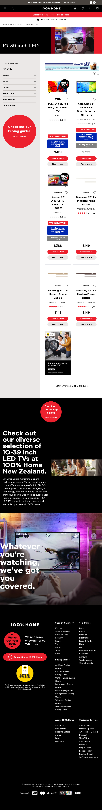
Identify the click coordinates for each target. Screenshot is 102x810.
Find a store (60, 729)
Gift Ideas (60, 741)
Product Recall (86, 754)
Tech (57, 650)
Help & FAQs (85, 748)
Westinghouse (85, 660)
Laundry (59, 638)
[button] (91, 2)
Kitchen (58, 628)
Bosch (82, 631)
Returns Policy (85, 751)
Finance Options (86, 729)
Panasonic (83, 654)
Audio (58, 647)
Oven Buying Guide (64, 691)
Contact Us (84, 725)
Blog (57, 738)
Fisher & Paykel (86, 641)
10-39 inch (19, 24)
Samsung (83, 657)
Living (58, 641)
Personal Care (61, 635)
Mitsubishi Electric (87, 650)
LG (80, 647)
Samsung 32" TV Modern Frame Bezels (86, 201)
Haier (81, 644)
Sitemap (66, 786)
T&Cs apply (9, 685)
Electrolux (83, 638)
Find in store (57, 164)
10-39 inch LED (31, 24)
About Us (59, 725)
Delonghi (83, 635)
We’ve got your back (88, 757)
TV (11, 24)
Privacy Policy (38, 786)
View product (58, 158)
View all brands (86, 663)
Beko (81, 628)
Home (5, 24)
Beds (57, 654)
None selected (62, 15)
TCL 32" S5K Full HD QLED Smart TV (58, 107)
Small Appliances (63, 631)
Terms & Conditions (53, 786)
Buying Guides (62, 660)
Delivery (83, 744)
